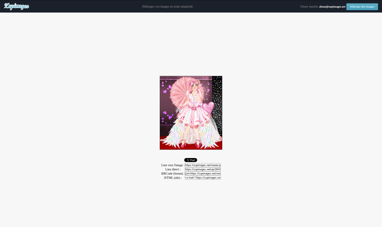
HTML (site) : (173, 177)
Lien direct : (172, 169)
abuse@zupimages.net (332, 6)
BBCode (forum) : (172, 173)
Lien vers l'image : (172, 165)
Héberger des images (362, 6)
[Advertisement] (191, 44)
